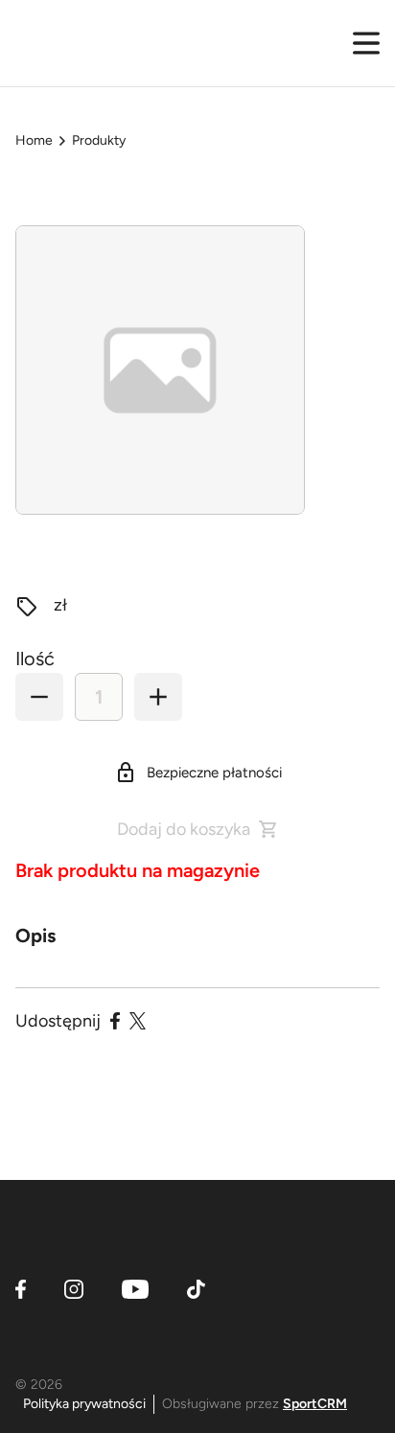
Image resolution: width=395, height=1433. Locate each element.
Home (34, 140)
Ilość (35, 658)
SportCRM (315, 1404)
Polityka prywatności (84, 1404)
